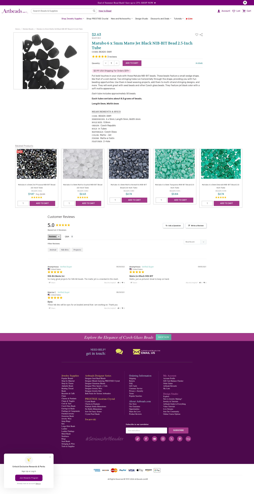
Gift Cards (133, 386)
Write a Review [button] (197, 225)
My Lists (166, 388)
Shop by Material (68, 381)
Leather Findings (68, 431)
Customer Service (135, 388)
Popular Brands (67, 378)
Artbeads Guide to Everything (174, 404)
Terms (131, 393)
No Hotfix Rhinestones (93, 409)
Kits (63, 423)
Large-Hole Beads (68, 426)
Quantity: (96, 63)
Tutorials (178, 18)
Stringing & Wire (68, 443)
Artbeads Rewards (170, 386)
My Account (169, 375)
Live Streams (168, 409)
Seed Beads (66, 441)
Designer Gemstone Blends (95, 383)
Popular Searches (135, 396)
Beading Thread (67, 388)
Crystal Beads (90, 401)
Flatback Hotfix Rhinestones (95, 406)
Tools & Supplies (68, 446)
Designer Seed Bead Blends (95, 378)
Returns (132, 381)
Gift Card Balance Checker (173, 381)
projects (77, 249)
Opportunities (134, 409)
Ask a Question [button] (174, 225)
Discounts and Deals (160, 18)
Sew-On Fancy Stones (93, 411)
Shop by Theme (67, 383)
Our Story (133, 404)
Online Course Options (171, 414)
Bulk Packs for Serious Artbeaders (98, 393)
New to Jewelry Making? (172, 399)
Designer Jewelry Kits (93, 391)
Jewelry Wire (66, 418)
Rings (64, 438)
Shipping (132, 378)
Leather (64, 428)
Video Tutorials (169, 406)
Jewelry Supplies (70, 375)
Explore (166, 396)
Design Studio (141, 18)
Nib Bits (65, 249)
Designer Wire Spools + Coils (96, 386)
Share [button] (53, 283)
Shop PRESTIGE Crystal (97, 18)
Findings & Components (71, 411)
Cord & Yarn (66, 403)
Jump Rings (66, 421)
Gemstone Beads (68, 416)
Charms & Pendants (69, 398)
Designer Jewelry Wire (93, 388)
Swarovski (90, 419)
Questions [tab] (69, 236)
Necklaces (65, 436)
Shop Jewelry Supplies (72, 18)
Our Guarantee (134, 406)
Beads (64, 391)
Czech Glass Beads (68, 406)
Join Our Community (171, 411)
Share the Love (134, 411)
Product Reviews (135, 414)
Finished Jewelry (68, 413)
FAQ (131, 383)
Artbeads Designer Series (98, 375)
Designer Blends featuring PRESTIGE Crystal (102, 381)
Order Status (168, 383)
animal (53, 249)
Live (190, 18)
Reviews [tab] (52, 236)
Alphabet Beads (67, 386)
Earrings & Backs (68, 408)
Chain (64, 396)
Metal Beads (66, 433)
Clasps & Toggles (68, 401)
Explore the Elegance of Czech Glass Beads (118, 337)
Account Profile (169, 378)
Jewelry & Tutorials (170, 401)
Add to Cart (42, 203)
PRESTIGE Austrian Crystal (100, 398)
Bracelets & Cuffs (68, 393)
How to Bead (105, 11)
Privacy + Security (136, 391)
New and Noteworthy (121, 18)
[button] (119, 283)
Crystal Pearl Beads (92, 414)
